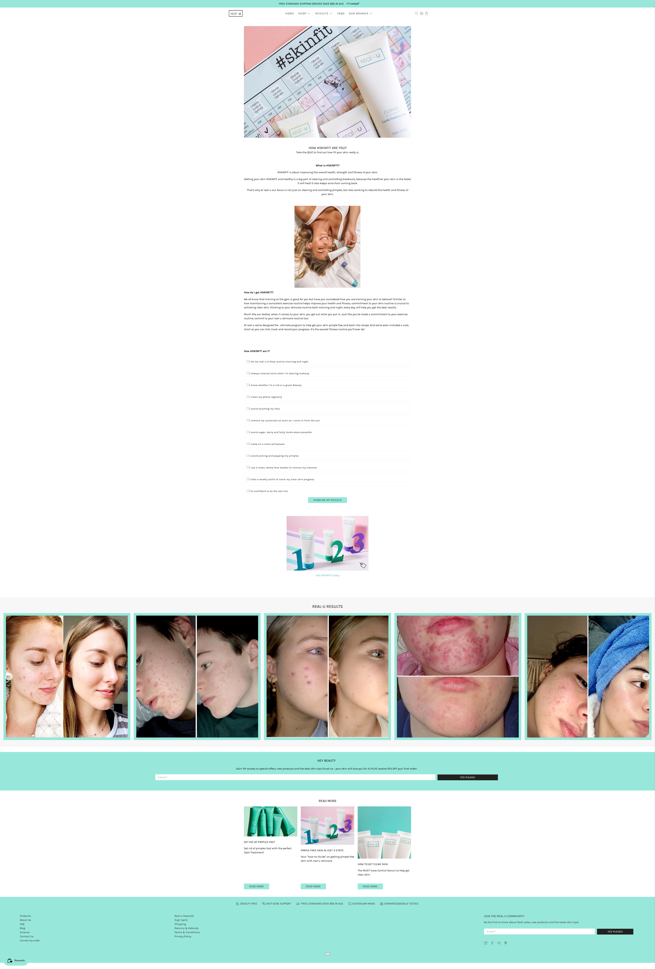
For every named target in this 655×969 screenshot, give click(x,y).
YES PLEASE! (355, 492)
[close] (401, 467)
